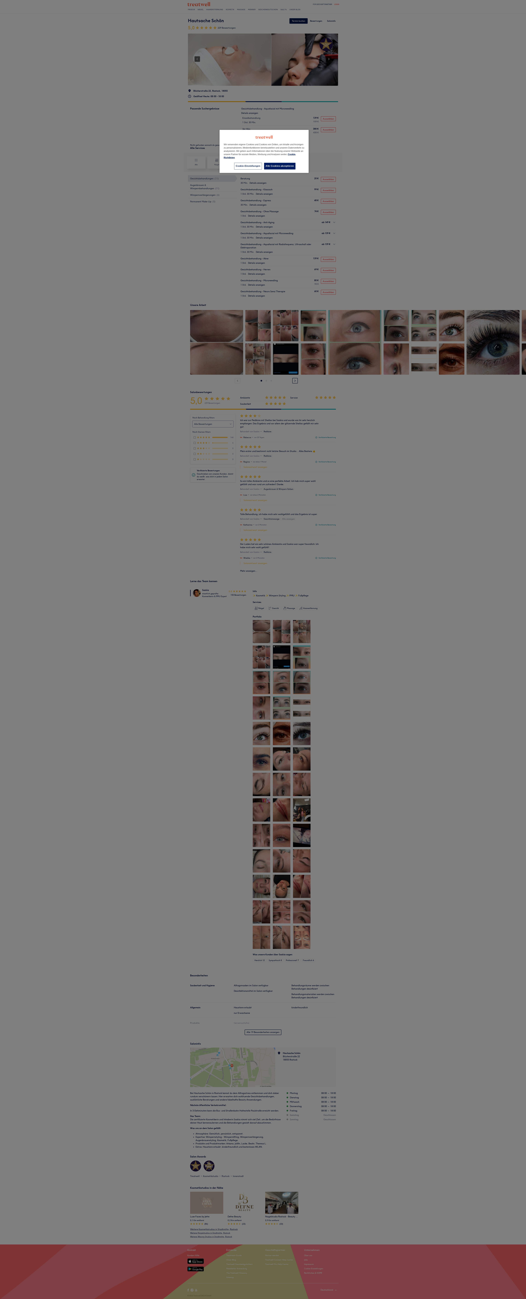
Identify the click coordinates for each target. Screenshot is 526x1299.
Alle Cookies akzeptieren (280, 166)
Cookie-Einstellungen (248, 166)
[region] (264, 151)
